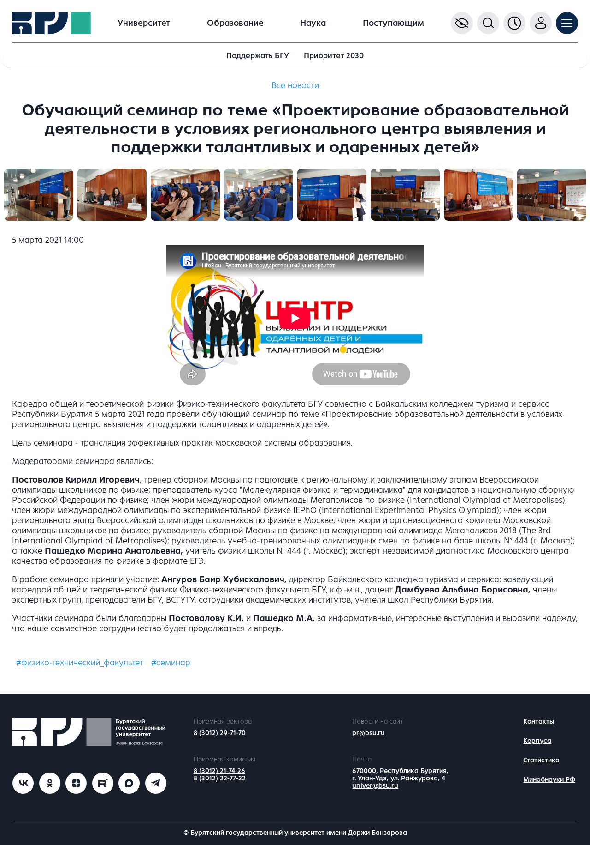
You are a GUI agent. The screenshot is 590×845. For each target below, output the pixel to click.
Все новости (295, 85)
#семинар (170, 662)
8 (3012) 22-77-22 (220, 778)
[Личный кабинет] (541, 23)
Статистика (541, 760)
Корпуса (537, 740)
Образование (235, 23)
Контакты (538, 721)
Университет (144, 23)
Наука (313, 23)
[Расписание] (514, 23)
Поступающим (393, 23)
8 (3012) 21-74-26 (219, 770)
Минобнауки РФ (549, 779)
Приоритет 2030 (334, 56)
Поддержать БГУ (257, 56)
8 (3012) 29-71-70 (220, 733)
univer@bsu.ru (375, 785)
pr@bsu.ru (368, 733)
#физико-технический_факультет (79, 662)
